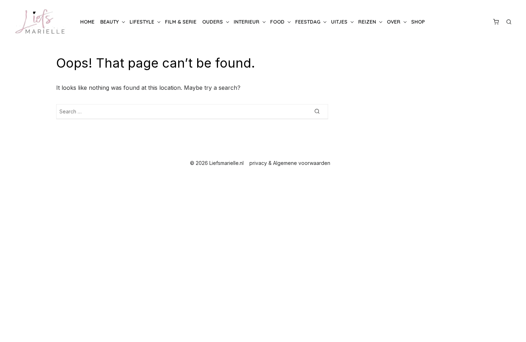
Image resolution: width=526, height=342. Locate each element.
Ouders (212, 22)
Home (87, 22)
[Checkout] (496, 22)
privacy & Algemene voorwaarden (289, 163)
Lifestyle (142, 22)
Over (393, 22)
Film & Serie (180, 22)
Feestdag (307, 22)
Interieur (246, 22)
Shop (418, 22)
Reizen (367, 22)
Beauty (109, 22)
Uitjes (339, 22)
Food (277, 22)
